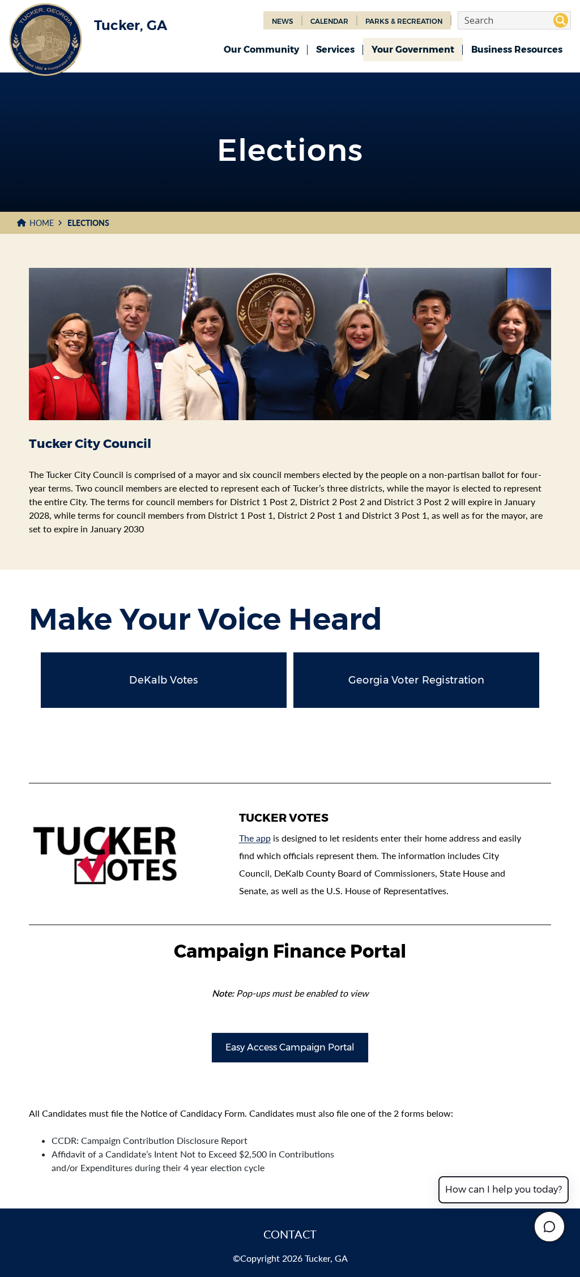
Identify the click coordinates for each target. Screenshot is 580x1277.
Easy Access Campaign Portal (290, 1047)
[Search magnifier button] (560, 20)
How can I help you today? (503, 1189)
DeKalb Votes (163, 680)
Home (41, 223)
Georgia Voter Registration (416, 680)
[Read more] (120, 854)
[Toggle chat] (549, 1226)
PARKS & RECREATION (403, 21)
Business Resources (516, 49)
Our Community (261, 49)
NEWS (282, 21)
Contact (290, 1234)
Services (335, 49)
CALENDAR (329, 21)
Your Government (413, 49)
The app (255, 837)
